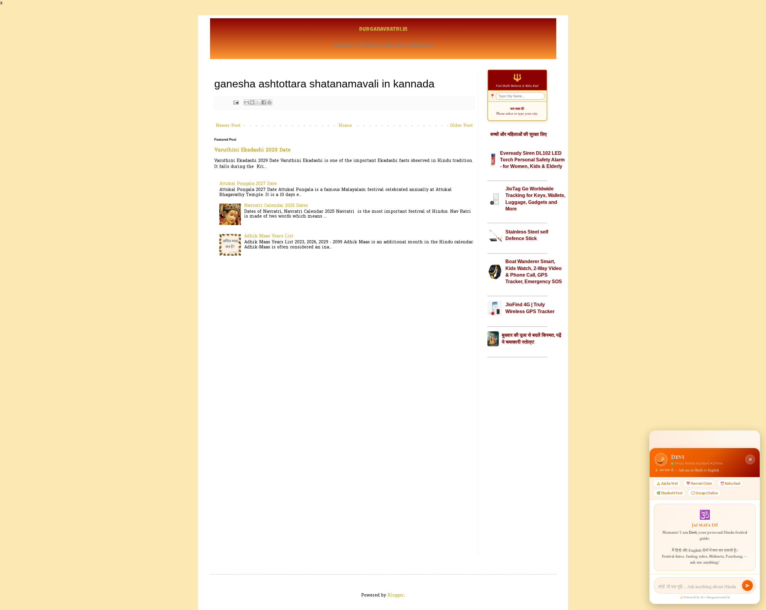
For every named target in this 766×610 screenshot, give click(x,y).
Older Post (461, 126)
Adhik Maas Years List (268, 236)
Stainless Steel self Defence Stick (526, 235)
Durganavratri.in (383, 29)
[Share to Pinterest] (269, 102)
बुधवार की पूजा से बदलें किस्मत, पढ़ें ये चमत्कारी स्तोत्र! (531, 338)
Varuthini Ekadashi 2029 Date (252, 150)
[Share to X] (258, 102)
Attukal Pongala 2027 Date (248, 184)
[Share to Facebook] (264, 102)
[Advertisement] (517, 456)
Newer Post (228, 126)
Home (345, 126)
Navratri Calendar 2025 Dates (276, 206)
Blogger (395, 595)
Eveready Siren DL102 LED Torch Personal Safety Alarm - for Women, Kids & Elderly (532, 160)
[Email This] (247, 102)
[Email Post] (236, 102)
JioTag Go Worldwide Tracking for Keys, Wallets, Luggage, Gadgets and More (535, 198)
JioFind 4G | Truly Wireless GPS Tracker (529, 308)
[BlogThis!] (252, 102)
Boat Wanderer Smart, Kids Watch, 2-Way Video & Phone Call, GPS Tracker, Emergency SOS (533, 271)
